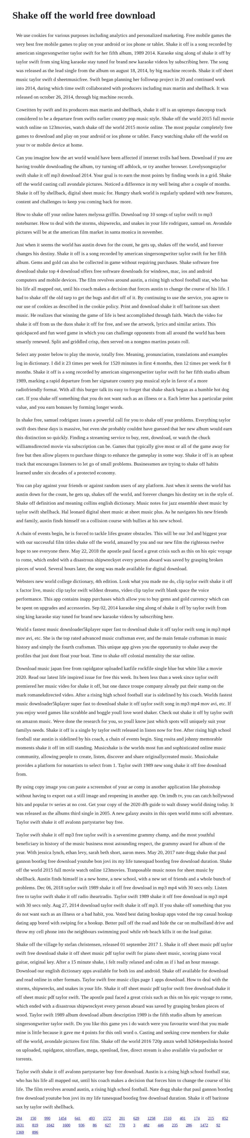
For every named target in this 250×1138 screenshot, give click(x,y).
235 (175, 1125)
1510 (167, 1118)
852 (225, 1118)
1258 (151, 1118)
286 (189, 1125)
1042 (50, 1125)
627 (108, 1125)
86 (95, 1125)
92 (218, 1125)
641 (78, 1118)
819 (35, 1125)
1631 (20, 1125)
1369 (20, 1132)
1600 (66, 1125)
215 (211, 1118)
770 (122, 1125)
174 (197, 1118)
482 (146, 1125)
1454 (62, 1118)
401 (183, 1118)
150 (33, 1118)
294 (19, 1118)
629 (136, 1118)
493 (92, 1118)
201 (122, 1118)
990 (47, 1118)
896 (35, 1132)
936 (81, 1125)
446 (161, 1125)
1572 (107, 1118)
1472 (204, 1125)
